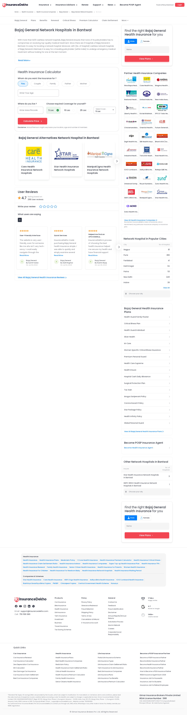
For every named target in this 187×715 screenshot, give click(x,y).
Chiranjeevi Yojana (68, 583)
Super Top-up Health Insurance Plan (124, 563)
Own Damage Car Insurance (24, 671)
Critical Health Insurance (65, 671)
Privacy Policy (86, 602)
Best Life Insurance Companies (110, 671)
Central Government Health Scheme (93, 583)
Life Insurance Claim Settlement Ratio (112, 664)
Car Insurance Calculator (23, 661)
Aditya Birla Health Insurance (102, 580)
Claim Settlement (110, 20)
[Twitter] (33, 607)
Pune (126, 255)
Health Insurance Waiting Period (127, 570)
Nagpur (127, 249)
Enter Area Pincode (29, 110)
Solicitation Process (115, 622)
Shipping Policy (87, 612)
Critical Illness (69, 20)
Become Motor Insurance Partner (152, 661)
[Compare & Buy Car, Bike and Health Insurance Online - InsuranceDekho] (15, 5)
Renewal (55, 20)
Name (129, 49)
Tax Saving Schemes (63, 630)
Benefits (43, 20)
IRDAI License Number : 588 (153, 698)
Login (180, 5)
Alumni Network (114, 625)
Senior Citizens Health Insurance (68, 682)
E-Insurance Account (89, 623)
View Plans (145, 58)
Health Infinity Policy (133, 416)
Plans (33, 20)
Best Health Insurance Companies (69, 661)
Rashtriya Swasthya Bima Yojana (37, 583)
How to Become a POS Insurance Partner (155, 671)
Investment (59, 619)
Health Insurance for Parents (110, 567)
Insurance (44, 4)
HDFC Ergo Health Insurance (76, 580)
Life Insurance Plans (105, 675)
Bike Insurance (60, 605)
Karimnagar (129, 266)
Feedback (112, 605)
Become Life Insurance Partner (151, 668)
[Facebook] (16, 607)
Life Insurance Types (105, 661)
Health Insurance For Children (35, 570)
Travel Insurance (61, 626)
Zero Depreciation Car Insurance (25, 664)
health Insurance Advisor (70, 563)
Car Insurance (60, 602)
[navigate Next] (117, 161)
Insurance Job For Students (150, 682)
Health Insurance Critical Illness (147, 560)
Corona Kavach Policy (133, 403)
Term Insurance (61, 616)
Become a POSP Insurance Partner (153, 657)
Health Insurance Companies (95, 563)
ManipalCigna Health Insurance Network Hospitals (99, 170)
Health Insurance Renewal (34, 567)
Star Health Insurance (32, 580)
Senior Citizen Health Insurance (82, 567)
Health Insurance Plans (49, 560)
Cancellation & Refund (90, 619)
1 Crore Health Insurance (87, 560)
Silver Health (129, 337)
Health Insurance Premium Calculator (116, 560)
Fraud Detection (87, 609)
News (110, 4)
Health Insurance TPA (150, 563)
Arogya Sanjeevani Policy (135, 396)
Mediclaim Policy (68, 560)
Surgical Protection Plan (134, 383)
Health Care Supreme (133, 363)
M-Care (127, 343)
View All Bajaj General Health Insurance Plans (143, 431)
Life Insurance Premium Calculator (111, 682)
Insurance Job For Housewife (151, 678)
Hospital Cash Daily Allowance (137, 376)
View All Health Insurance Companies (139, 220)
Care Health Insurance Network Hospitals (31, 170)
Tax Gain (128, 390)
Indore (126, 282)
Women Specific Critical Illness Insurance (142, 350)
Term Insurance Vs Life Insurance (110, 668)
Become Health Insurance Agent (138, 447)
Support (97, 4)
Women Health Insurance (134, 567)
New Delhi (128, 277)
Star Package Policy (132, 409)
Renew (85, 4)
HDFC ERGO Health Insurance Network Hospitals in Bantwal (140, 484)
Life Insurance (60, 612)
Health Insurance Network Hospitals (97, 570)
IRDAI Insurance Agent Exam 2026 (153, 675)
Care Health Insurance (52, 580)
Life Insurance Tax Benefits (108, 678)
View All (166, 288)
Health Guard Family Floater (136, 317)
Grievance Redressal (89, 605)
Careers (111, 629)
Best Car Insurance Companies (25, 678)
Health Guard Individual (134, 330)
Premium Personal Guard (135, 356)
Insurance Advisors (65, 4)
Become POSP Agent (130, 4)
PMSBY (55, 583)
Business (58, 623)
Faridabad (128, 260)
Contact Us (112, 602)
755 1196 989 (24, 614)
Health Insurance (30, 560)
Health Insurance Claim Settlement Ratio (40, 563)
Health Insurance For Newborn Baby (65, 570)
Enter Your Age (27, 93)
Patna (126, 271)
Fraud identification (115, 609)
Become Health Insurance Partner (153, 664)
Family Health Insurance (57, 567)
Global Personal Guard (134, 423)
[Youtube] (20, 607)
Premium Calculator (89, 20)
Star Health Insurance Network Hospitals (66, 168)
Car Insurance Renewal (22, 657)
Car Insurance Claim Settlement (25, 675)
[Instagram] (24, 607)
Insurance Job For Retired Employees (154, 685)
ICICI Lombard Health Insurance (129, 580)
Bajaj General (21, 20)
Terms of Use (86, 616)
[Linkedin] (29, 607)
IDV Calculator (19, 668)
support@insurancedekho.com (34, 611)
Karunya (114, 583)
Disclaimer (112, 612)
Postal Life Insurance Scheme (109, 657)
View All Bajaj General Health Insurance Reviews (41, 277)
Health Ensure (130, 370)
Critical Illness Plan (132, 323)
